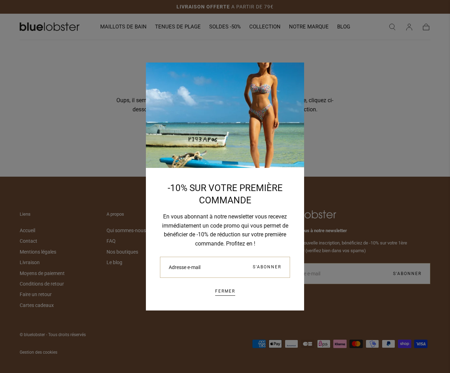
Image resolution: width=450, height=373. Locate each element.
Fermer (225, 291)
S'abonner (267, 266)
